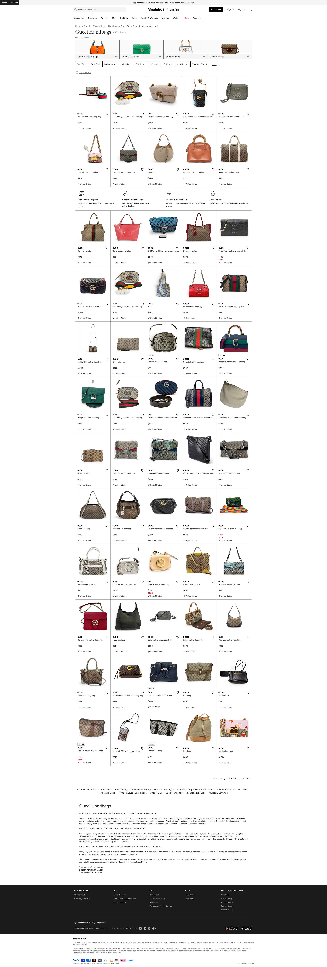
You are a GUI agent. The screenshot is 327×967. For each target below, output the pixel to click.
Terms (112, 928)
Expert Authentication (132, 199)
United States (96, 963)
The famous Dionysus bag (91, 867)
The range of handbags (89, 859)
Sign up (241, 9)
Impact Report (227, 902)
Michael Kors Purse (196, 792)
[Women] (110, 18)
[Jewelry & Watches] (160, 18)
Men (114, 18)
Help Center (190, 895)
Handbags (113, 26)
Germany (105, 963)
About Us (197, 18)
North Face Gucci (107, 792)
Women (104, 18)
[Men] (118, 18)
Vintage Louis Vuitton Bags (133, 792)
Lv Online (180, 789)
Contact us (189, 898)
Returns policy (120, 902)
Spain (112, 963)
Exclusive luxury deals (176, 199)
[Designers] (99, 18)
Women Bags (99, 26)
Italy (117, 963)
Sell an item (216, 9)
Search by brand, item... (88, 9)
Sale (187, 18)
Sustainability (226, 898)
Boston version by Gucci (91, 869)
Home (78, 26)
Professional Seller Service (160, 906)
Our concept (79, 895)
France (75, 963)
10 (243, 778)
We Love (177, 18)
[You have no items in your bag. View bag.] (251, 9)
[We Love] (183, 18)
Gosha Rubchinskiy (141, 789)
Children (124, 18)
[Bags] (138, 18)
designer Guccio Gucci (226, 818)
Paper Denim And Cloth (200, 789)
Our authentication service (125, 898)
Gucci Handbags (173, 792)
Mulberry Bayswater (219, 792)
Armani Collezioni (85, 789)
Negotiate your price (88, 199)
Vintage (165, 18)
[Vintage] (171, 18)
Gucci (87, 26)
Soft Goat (243, 789)
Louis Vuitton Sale (225, 789)
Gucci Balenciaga (163, 789)
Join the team (226, 906)
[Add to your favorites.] (107, 113)
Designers (92, 18)
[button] (251, 9)
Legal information (101, 928)
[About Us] (203, 18)
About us (224, 895)
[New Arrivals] (86, 18)
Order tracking (120, 895)
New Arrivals (78, 18)
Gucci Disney (120, 789)
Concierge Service (82, 898)
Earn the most (216, 199)
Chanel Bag (156, 792)
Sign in (230, 9)
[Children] (130, 18)
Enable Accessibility (9, 2)
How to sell (154, 895)
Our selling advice (157, 898)
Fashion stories (227, 909)
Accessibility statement (83, 928)
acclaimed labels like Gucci (197, 851)
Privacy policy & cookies (127, 928)
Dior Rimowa (104, 789)
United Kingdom (84, 963)
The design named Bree (90, 872)
